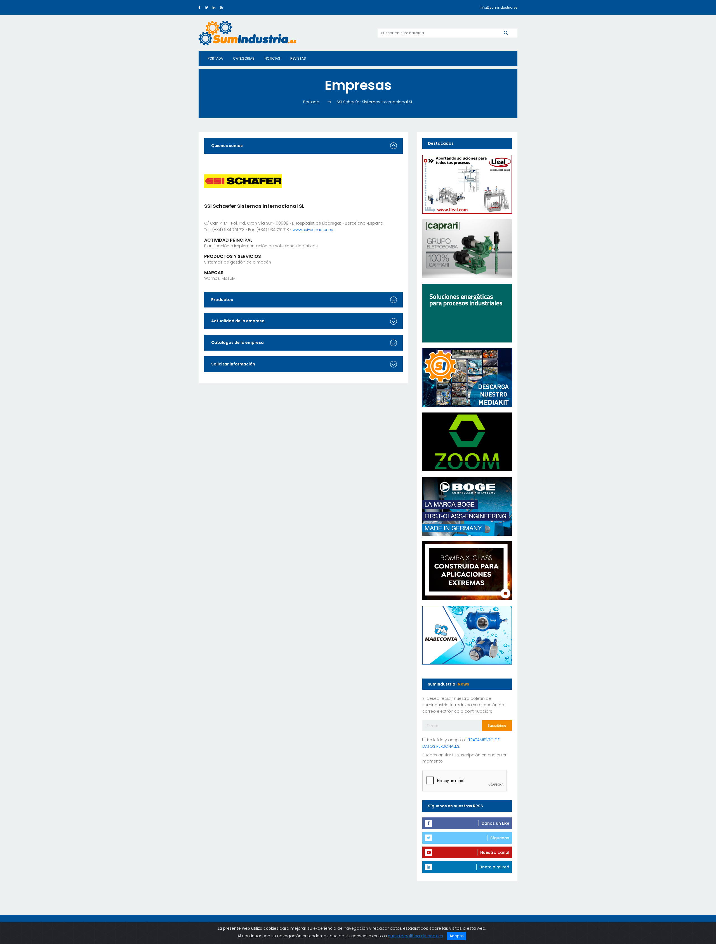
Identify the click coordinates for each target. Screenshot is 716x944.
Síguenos (499, 838)
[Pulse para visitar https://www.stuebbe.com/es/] (467, 570)
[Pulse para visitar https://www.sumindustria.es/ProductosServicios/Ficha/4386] (467, 377)
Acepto (456, 936)
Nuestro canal (494, 852)
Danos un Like (495, 823)
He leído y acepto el (461, 743)
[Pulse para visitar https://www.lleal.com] (467, 184)
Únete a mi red (494, 867)
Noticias (272, 58)
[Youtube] (221, 7)
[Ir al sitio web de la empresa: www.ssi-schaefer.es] (243, 180)
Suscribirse (497, 725)
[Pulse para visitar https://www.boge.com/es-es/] (467, 506)
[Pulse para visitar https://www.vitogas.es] (467, 312)
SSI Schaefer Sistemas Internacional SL (375, 102)
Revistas (298, 58)
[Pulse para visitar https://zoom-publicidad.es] (467, 441)
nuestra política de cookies (415, 936)
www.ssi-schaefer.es (313, 229)
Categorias (244, 58)
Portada (215, 58)
